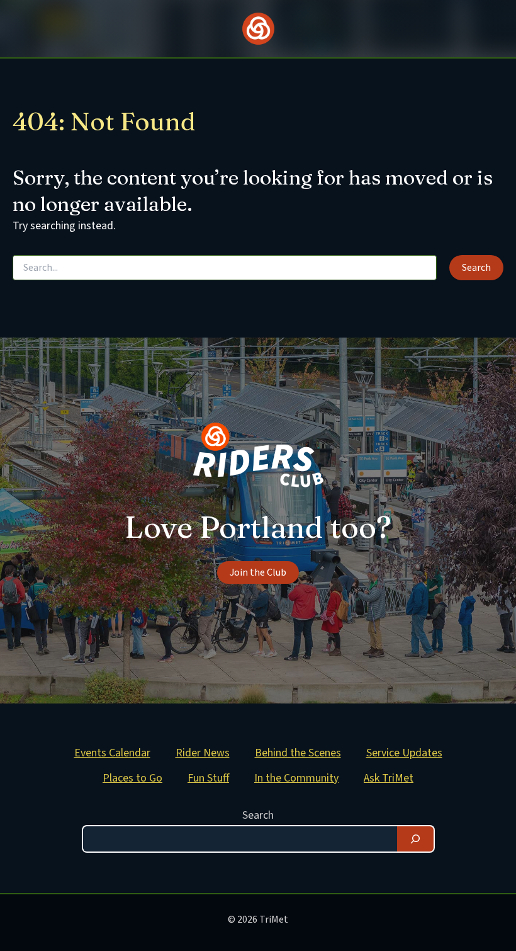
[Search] (415, 838)
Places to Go (132, 778)
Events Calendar (112, 753)
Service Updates (404, 753)
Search (258, 815)
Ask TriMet (388, 778)
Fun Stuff (208, 778)
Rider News (203, 753)
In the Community (296, 778)
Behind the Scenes (298, 753)
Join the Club (258, 572)
